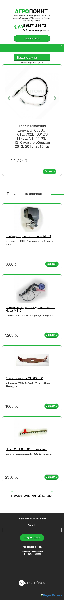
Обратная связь (32, 38)
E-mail (32, 525)
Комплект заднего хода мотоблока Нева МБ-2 (30, 309)
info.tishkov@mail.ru (38, 30)
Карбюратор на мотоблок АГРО (28, 236)
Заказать (49, 171)
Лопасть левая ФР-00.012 (24, 378)
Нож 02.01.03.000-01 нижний (26, 449)
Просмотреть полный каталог (32, 495)
